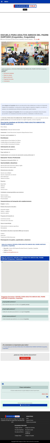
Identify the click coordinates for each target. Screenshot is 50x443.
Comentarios (7, 81)
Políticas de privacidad (31, 422)
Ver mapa (36, 39)
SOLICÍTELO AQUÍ (25, 405)
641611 (10, 250)
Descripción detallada (9, 73)
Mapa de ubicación (8, 77)
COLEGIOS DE (25, 6)
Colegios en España (29, 435)
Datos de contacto (8, 75)
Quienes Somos (29, 420)
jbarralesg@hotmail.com (12, 252)
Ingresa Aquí (25, 358)
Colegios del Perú (18, 427)
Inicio (27, 418)
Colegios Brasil (18, 435)
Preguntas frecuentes (8, 79)
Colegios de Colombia (30, 427)
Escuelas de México (19, 431)
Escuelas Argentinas (19, 429)
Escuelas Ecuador (29, 429)
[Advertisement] (25, 23)
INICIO (25, 9)
